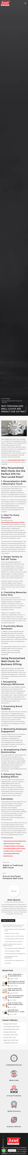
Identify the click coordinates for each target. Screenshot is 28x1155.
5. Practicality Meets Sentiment (13, 941)
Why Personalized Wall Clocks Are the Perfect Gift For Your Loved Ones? (13, 925)
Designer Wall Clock (10, 1024)
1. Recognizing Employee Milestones (14, 948)
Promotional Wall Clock (11, 1029)
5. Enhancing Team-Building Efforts (14, 960)
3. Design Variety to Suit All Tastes (14, 936)
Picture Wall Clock (10, 1037)
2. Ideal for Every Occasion (11, 933)
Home (3, 398)
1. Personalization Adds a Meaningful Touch (14, 929)
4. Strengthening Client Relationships (11, 957)
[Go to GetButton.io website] (3, 1153)
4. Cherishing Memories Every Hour (14, 939)
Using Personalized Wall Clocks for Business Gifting (12, 944)
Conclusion (7, 963)
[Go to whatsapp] (4, 1150)
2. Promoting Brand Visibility (12, 951)
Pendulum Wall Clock (11, 1035)
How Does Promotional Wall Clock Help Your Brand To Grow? (15, 842)
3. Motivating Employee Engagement (15, 953)
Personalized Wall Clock (11, 1026)
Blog (7, 398)
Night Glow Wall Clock (11, 1040)
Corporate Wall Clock (11, 1043)
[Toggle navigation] (25, 3)
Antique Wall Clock (10, 1032)
